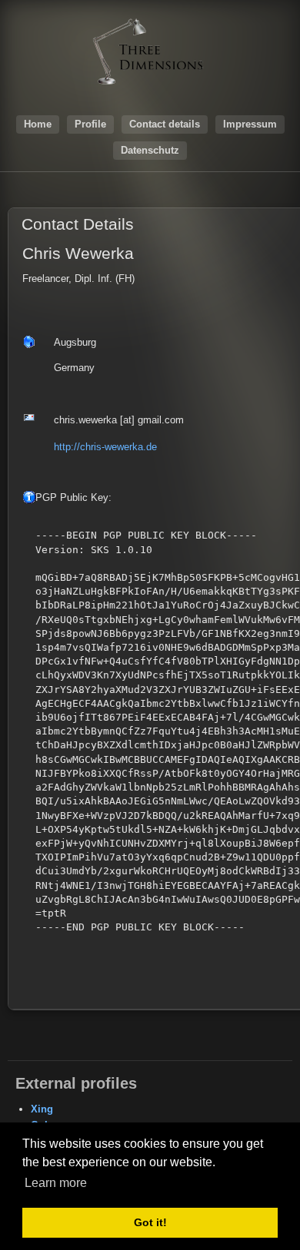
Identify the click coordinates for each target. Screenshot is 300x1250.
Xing (42, 1109)
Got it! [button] (150, 1222)
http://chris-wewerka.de (105, 447)
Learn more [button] (56, 1182)
